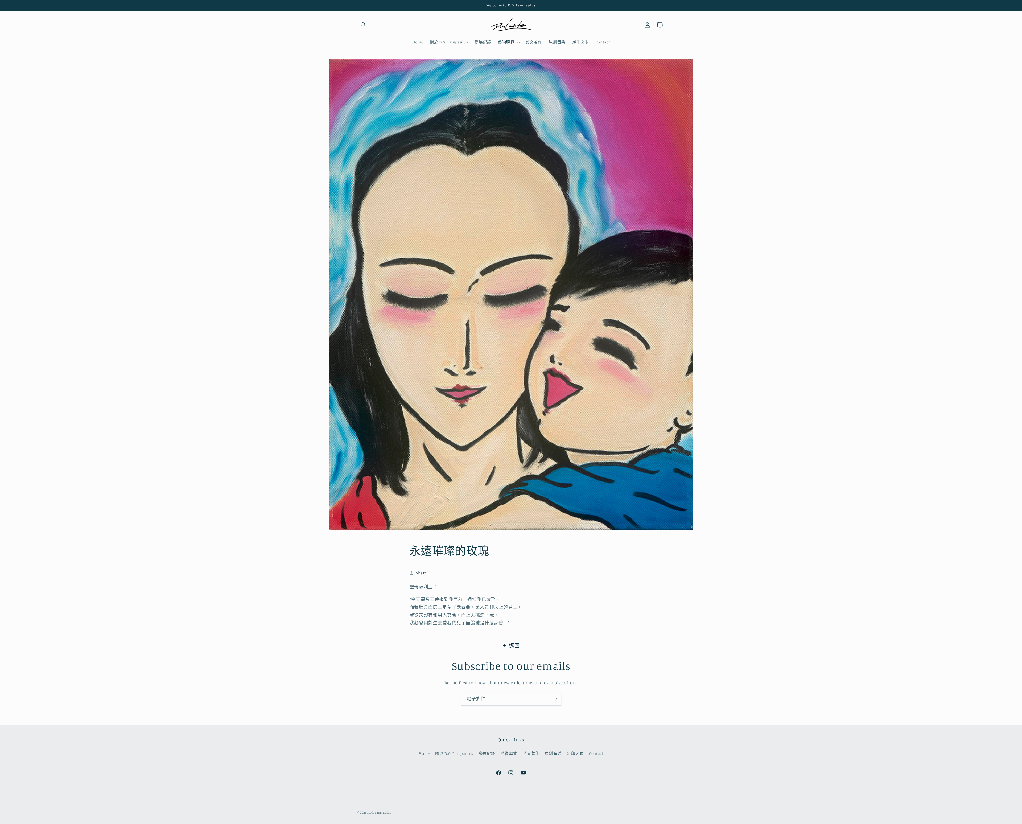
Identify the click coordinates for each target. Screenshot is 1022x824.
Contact (596, 753)
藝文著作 (531, 753)
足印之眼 (575, 753)
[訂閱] (555, 699)
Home (424, 753)
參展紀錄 (487, 753)
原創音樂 (553, 753)
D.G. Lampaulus (379, 812)
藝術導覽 (509, 753)
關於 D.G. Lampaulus (454, 753)
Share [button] (421, 573)
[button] (363, 25)
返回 (514, 645)
